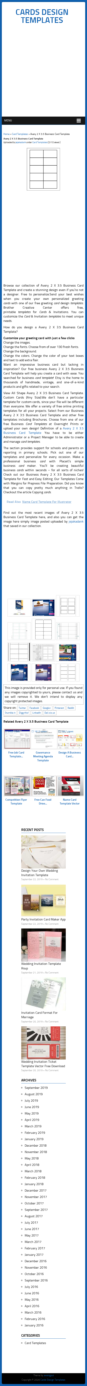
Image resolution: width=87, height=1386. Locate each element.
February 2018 (35, 1178)
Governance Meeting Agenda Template (43, 756)
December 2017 (36, 1190)
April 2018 (32, 1165)
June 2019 (32, 1107)
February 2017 (35, 1248)
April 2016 (32, 1306)
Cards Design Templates (42, 16)
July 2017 (31, 1222)
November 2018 (36, 1152)
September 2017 (36, 1210)
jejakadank (21, 142)
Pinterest (59, 708)
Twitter (22, 708)
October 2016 (34, 1274)
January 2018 (34, 1184)
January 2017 (34, 1255)
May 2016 (32, 1300)
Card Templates (20, 134)
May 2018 (32, 1158)
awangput (49, 1375)
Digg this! (24, 712)
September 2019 (36, 1088)
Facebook (34, 708)
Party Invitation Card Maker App (43, 919)
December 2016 (36, 1261)
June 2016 (32, 1293)
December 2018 (36, 1145)
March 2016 (33, 1312)
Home (6, 134)
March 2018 (33, 1171)
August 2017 (34, 1216)
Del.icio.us (50, 712)
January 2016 (34, 1325)
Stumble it (10, 712)
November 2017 (36, 1197)
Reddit (71, 708)
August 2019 (34, 1094)
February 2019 (35, 1133)
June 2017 (32, 1229)
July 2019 (31, 1100)
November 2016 (36, 1267)
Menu (8, 120)
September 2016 (36, 1280)
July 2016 (31, 1287)
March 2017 (33, 1242)
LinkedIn (36, 712)
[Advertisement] (43, 71)
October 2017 (34, 1203)
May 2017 (32, 1235)
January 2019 (34, 1139)
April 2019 (32, 1120)
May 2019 (32, 1113)
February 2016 (35, 1319)
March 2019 (33, 1126)
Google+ (47, 708)
